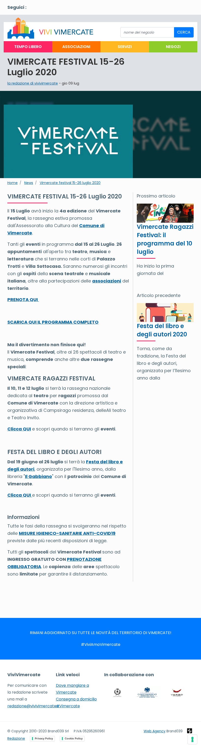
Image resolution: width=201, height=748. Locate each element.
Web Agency (154, 731)
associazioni (106, 281)
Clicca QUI (19, 429)
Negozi (173, 46)
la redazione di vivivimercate (32, 83)
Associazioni (76, 46)
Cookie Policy (74, 738)
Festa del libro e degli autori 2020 (162, 330)
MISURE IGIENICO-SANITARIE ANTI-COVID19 (67, 533)
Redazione (16, 738)
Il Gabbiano (38, 476)
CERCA (183, 32)
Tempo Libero (28, 46)
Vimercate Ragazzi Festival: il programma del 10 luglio (165, 239)
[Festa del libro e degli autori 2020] (165, 312)
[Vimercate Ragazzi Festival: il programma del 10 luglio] (165, 213)
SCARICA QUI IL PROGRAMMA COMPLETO (53, 322)
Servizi (125, 46)
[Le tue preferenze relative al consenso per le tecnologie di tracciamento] (192, 739)
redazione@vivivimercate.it (33, 706)
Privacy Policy (44, 738)
